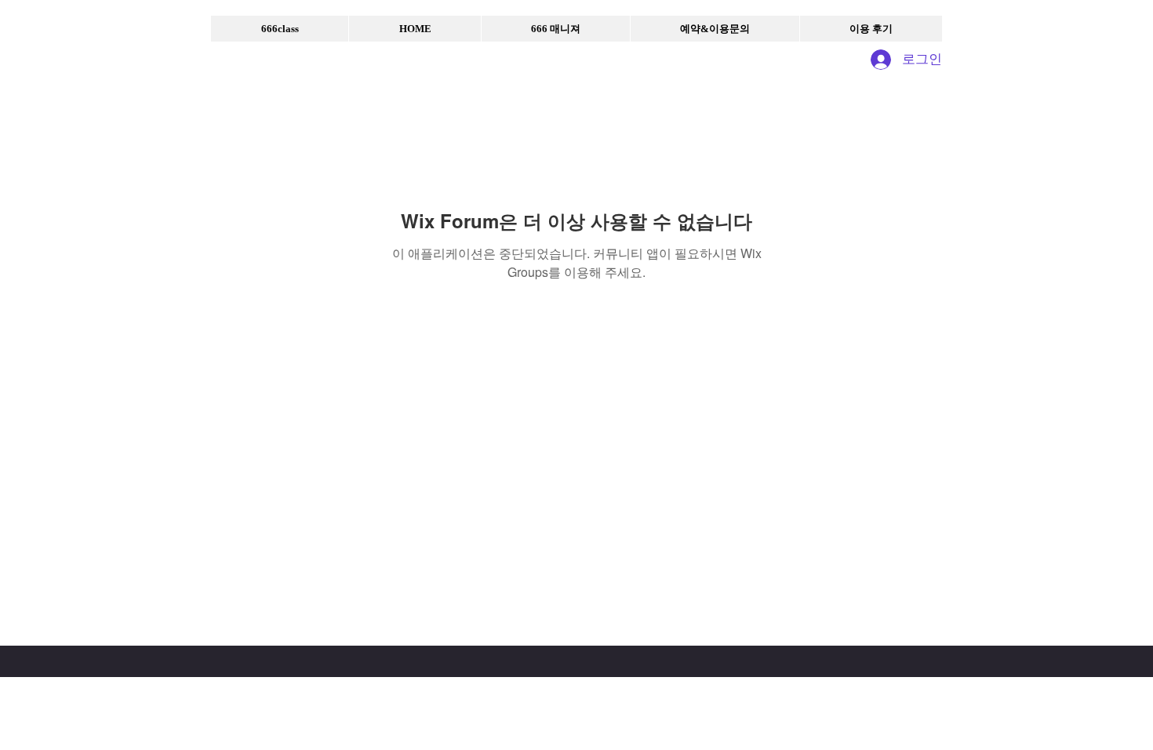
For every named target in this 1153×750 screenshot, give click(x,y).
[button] (279, 29)
